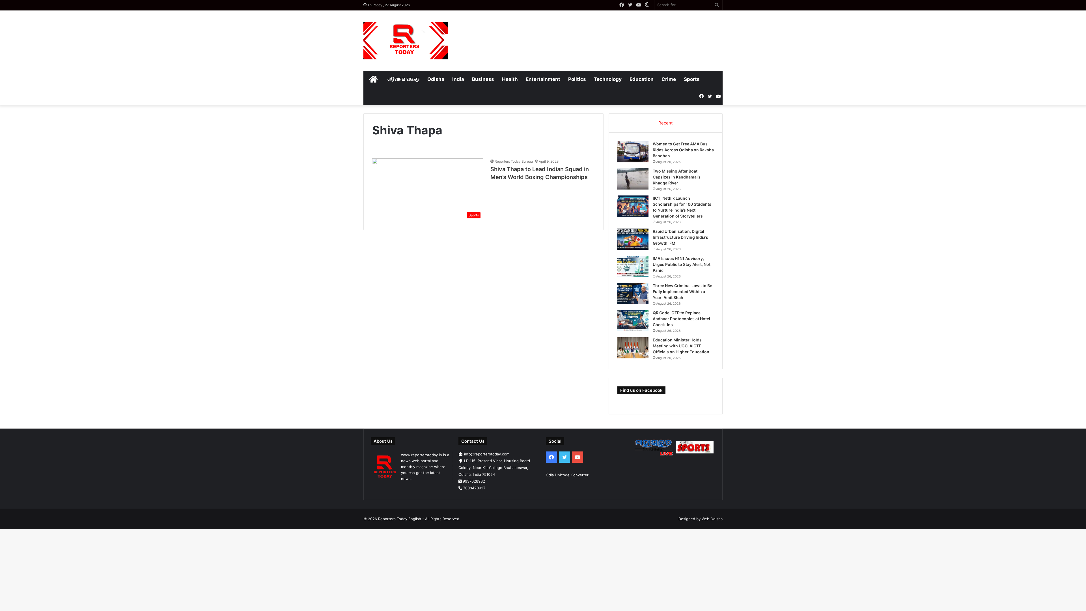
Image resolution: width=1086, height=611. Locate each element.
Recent (665, 123)
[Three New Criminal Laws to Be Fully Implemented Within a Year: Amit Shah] (632, 293)
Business (483, 79)
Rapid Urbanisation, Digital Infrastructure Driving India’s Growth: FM (680, 237)
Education (642, 79)
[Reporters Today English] (405, 40)
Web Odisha (712, 519)
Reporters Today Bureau (514, 161)
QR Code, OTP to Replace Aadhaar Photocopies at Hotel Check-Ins (681, 318)
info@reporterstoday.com (486, 454)
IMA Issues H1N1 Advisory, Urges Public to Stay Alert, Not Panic (681, 264)
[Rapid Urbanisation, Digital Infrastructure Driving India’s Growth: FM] (632, 239)
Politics (577, 79)
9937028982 (474, 481)
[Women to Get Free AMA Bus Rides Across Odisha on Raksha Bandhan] (632, 151)
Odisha (435, 79)
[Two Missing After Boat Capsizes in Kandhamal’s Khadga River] (632, 179)
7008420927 (474, 488)
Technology (608, 79)
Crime (668, 79)
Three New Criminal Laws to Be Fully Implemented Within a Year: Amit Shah (682, 291)
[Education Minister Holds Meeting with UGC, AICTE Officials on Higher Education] (632, 347)
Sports (692, 79)
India (458, 79)
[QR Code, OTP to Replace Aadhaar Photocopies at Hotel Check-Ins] (632, 320)
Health (510, 79)
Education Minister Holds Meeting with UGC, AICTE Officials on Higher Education (681, 345)
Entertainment (543, 79)
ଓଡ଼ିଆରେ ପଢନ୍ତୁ (403, 79)
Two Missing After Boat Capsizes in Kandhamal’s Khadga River (677, 177)
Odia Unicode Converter (567, 475)
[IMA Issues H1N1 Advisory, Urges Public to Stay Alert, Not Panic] (632, 266)
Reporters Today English (399, 519)
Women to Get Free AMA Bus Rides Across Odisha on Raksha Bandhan (683, 149)
